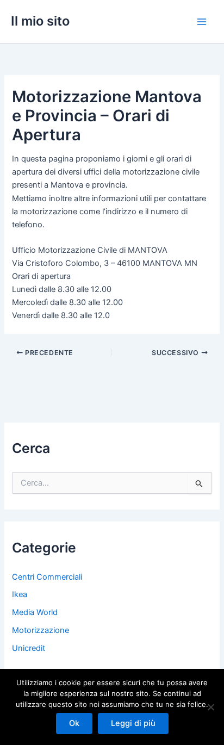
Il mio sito (40, 21)
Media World (35, 612)
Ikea (19, 594)
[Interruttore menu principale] (201, 21)
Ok (74, 723)
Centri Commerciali (47, 577)
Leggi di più (133, 723)
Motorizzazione (40, 630)
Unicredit (28, 648)
